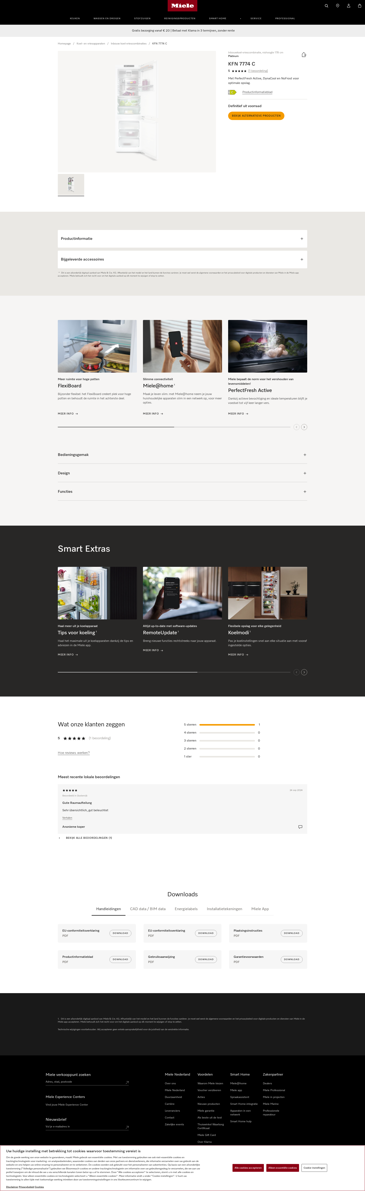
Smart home (217, 18)
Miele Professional (274, 1090)
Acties (201, 1097)
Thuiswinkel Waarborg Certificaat (211, 1126)
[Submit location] (127, 1082)
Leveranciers (172, 1111)
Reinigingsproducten (179, 18)
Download (120, 933)
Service (256, 18)
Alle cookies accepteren (248, 1168)
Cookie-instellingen (314, 1168)
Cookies (39, 1187)
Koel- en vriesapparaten (91, 43)
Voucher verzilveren (209, 1090)
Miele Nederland (175, 1090)
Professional (285, 18)
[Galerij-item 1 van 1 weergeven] (71, 185)
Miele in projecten (274, 1097)
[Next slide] (304, 427)
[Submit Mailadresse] (127, 1127)
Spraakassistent (239, 1097)
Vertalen (67, 818)
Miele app (236, 1090)
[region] (137, 111)
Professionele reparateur (271, 1113)
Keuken (75, 18)
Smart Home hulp (241, 1121)
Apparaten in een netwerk (240, 1113)
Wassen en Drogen (107, 18)
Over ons (170, 1083)
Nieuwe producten (209, 1104)
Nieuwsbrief (56, 1119)
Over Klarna (205, 1142)
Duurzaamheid (173, 1097)
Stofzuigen (142, 18)
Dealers (267, 1083)
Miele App (260, 909)
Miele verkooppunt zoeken (68, 1075)
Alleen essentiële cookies (282, 1168)
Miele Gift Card (207, 1135)
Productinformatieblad (257, 92)
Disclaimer (12, 1187)
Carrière (170, 1104)
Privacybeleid (26, 1187)
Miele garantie (206, 1111)
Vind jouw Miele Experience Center (67, 1104)
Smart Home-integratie (244, 1104)
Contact (169, 1117)
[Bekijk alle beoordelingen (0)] (300, 827)
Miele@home (238, 1083)
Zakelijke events (174, 1124)
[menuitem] (77, 18)
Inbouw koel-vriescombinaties (129, 43)
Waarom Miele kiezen (210, 1083)
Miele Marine (271, 1104)
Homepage (64, 43)
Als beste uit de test (210, 1117)
